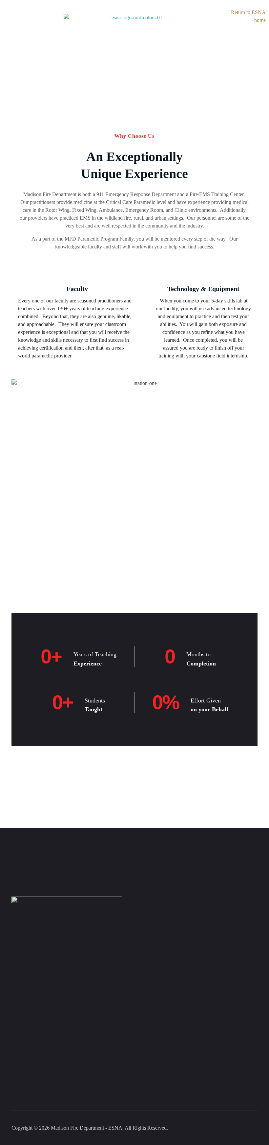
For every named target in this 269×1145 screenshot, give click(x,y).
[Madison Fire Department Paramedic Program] (134, 36)
